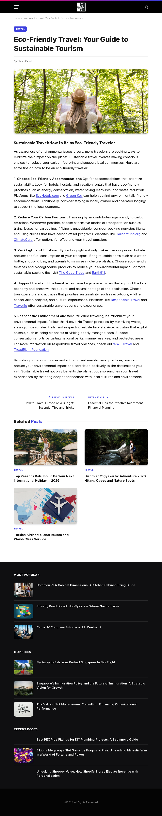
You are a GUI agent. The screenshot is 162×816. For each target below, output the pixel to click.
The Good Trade (71, 273)
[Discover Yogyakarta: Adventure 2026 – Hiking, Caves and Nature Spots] (116, 447)
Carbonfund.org (128, 234)
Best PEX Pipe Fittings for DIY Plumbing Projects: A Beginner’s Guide (87, 739)
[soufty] (81, 7)
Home (17, 18)
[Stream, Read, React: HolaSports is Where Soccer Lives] (23, 611)
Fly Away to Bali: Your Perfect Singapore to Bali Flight (76, 662)
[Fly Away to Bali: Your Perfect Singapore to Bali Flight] (23, 667)
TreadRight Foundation (31, 350)
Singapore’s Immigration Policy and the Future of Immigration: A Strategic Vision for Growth (91, 685)
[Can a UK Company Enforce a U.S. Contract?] (23, 632)
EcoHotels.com (47, 195)
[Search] (146, 7)
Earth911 (98, 273)
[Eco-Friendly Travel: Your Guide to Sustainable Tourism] (81, 101)
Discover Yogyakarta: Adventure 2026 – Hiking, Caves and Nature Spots (116, 478)
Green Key (74, 195)
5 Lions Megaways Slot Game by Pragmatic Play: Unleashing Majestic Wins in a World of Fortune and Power (92, 752)
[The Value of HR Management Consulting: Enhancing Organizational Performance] (23, 709)
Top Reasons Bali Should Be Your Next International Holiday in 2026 (44, 478)
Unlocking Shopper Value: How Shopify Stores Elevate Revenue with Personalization (87, 773)
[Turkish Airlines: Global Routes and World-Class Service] (45, 506)
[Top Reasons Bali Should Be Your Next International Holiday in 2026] (45, 447)
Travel (20, 29)
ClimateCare (23, 240)
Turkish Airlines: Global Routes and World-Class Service (41, 537)
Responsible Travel (125, 300)
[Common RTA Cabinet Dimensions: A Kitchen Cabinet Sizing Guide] (23, 590)
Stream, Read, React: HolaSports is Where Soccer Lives (78, 606)
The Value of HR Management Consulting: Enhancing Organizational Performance (87, 706)
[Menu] (16, 7)
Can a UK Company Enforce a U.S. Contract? (69, 627)
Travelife (20, 305)
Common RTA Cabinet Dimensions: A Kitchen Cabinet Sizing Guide (86, 585)
